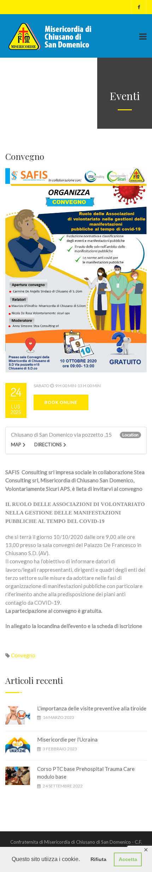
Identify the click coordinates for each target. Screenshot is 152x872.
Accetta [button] (128, 859)
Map (16, 444)
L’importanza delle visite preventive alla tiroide (91, 708)
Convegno (23, 655)
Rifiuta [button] (98, 859)
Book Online (61, 402)
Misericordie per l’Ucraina (67, 739)
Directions (48, 444)
